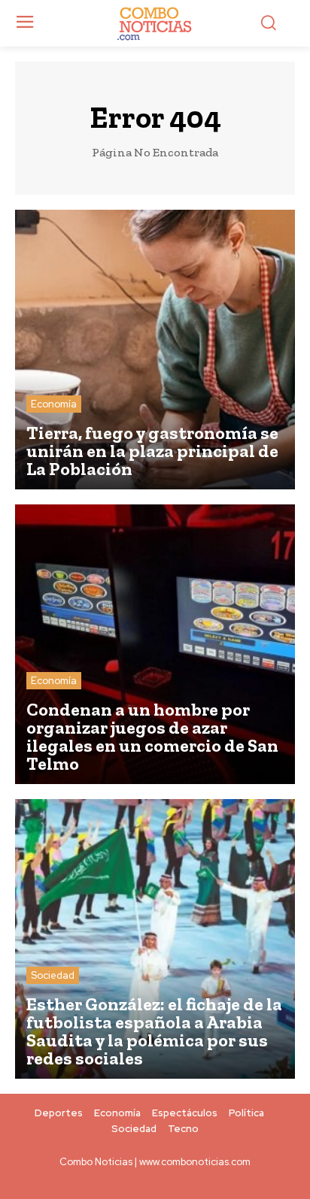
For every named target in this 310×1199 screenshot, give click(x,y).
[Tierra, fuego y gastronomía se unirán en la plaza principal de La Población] (155, 349)
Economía (54, 404)
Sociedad (52, 975)
